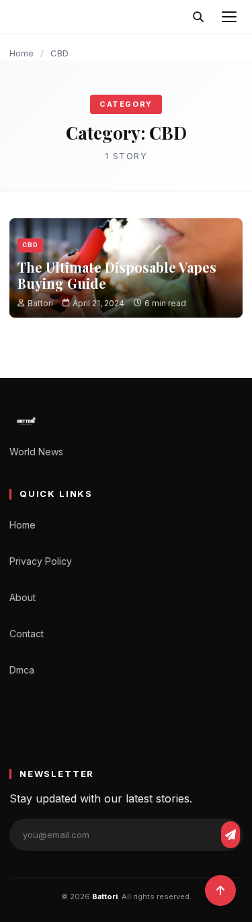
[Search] (198, 16)
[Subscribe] (230, 834)
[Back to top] (220, 890)
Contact (26, 633)
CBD (30, 244)
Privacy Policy (40, 561)
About (22, 597)
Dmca (21, 670)
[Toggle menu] (229, 16)
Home (21, 53)
